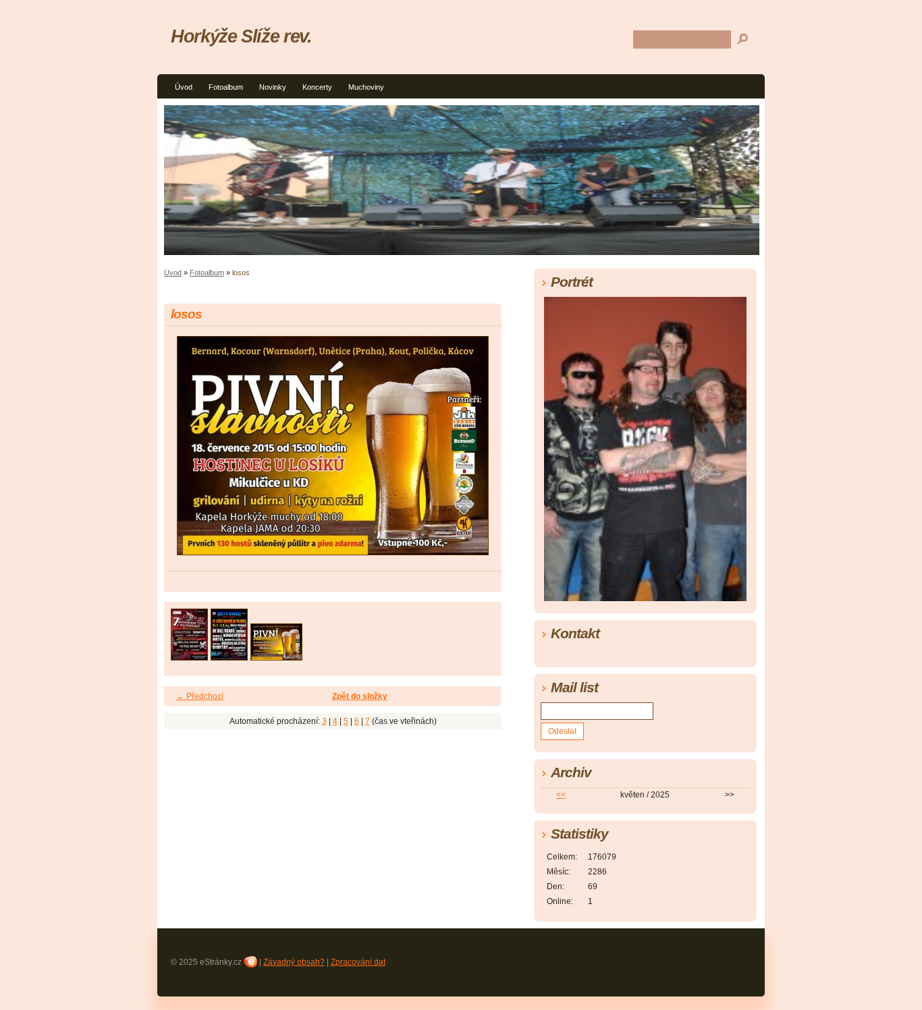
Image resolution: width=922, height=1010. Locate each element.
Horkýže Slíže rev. (241, 36)
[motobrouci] (229, 657)
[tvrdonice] (189, 657)
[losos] (276, 657)
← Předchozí (199, 696)
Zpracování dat (358, 962)
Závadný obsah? (294, 962)
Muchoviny (366, 87)
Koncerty (317, 87)
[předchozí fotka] (186, 452)
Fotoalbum (226, 87)
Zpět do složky (359, 696)
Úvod (183, 87)
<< (561, 794)
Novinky (272, 87)
